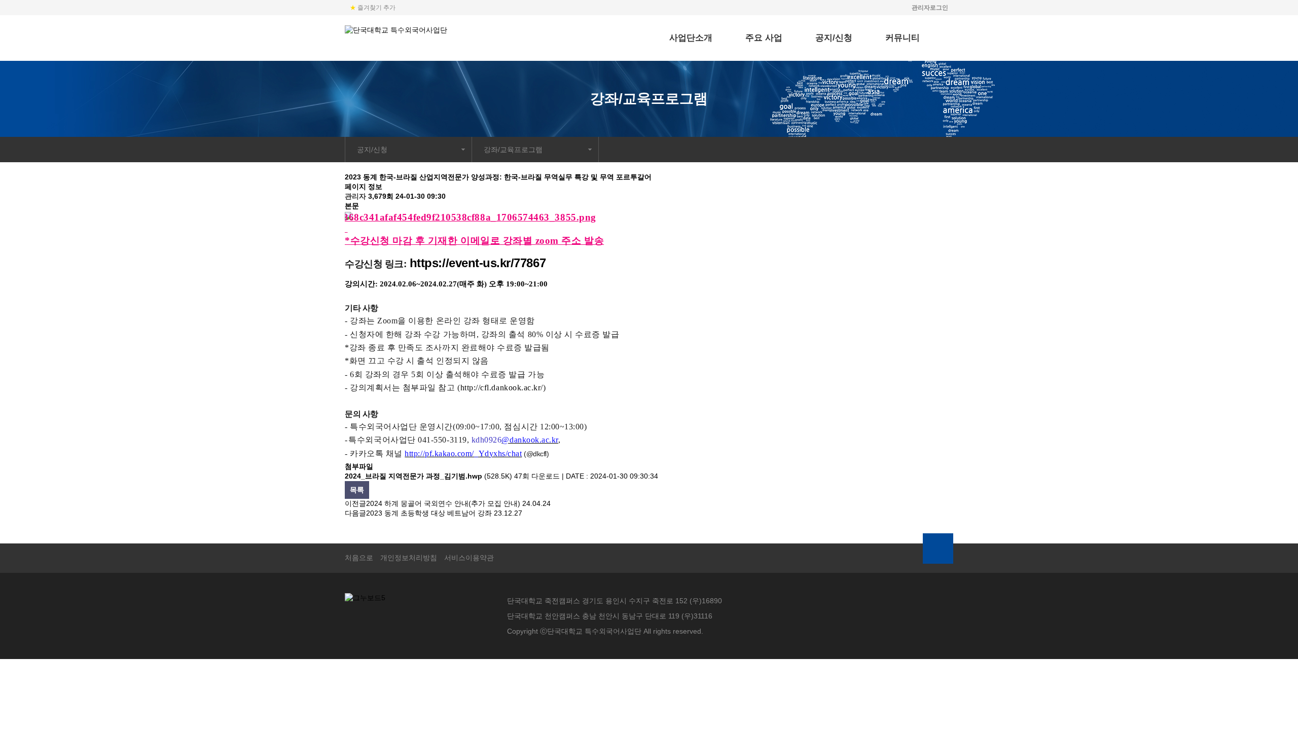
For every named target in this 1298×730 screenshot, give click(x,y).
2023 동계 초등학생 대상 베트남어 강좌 (429, 513)
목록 (357, 490)
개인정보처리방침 (408, 558)
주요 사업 (763, 38)
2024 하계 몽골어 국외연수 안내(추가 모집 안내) (443, 503)
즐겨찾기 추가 (372, 7)
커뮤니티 (902, 38)
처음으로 (359, 558)
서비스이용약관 (469, 558)
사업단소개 (690, 38)
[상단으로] (938, 548)
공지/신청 (833, 38)
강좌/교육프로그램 (513, 149)
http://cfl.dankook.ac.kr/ (501, 387)
